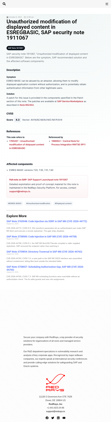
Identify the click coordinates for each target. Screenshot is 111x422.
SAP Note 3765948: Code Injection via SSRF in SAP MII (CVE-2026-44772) (46, 221)
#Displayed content (63, 203)
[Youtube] (64, 417)
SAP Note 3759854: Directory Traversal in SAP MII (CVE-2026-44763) (44, 251)
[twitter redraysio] (52, 417)
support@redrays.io (19, 191)
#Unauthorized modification (38, 203)
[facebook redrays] (47, 417)
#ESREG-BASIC (15, 203)
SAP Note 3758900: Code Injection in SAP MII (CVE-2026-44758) (41, 236)
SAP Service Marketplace (70, 101)
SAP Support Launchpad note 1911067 (48, 179)
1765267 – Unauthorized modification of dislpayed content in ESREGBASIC (26, 144)
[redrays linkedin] (58, 417)
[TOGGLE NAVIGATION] (90, 4)
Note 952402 (27, 105)
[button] (4, 3)
